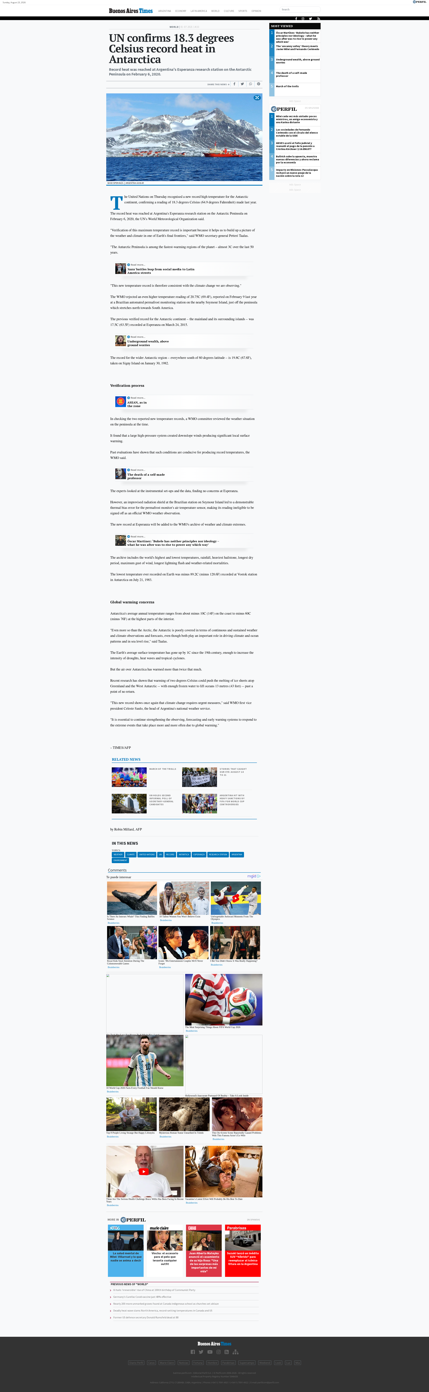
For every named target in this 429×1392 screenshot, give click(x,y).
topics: (116, 850)
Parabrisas (228, 1362)
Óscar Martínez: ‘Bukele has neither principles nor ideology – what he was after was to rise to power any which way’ (173, 543)
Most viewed (282, 26)
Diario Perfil (136, 1362)
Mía (297, 1362)
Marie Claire (167, 1362)
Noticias (183, 1362)
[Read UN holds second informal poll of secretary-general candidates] (129, 796)
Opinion (256, 11)
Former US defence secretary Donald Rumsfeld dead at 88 (145, 1317)
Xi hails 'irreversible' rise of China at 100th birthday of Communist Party (154, 1290)
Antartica (184, 854)
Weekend (264, 1362)
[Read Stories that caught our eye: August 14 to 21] (200, 770)
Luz (288, 1362)
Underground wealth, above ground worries (148, 343)
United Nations (147, 854)
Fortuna (197, 1362)
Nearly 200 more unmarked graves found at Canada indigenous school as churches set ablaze (166, 1303)
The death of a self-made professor (146, 476)
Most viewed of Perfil (295, 109)
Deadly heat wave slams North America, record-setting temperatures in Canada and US (162, 1310)
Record (170, 854)
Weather (118, 854)
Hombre (212, 1362)
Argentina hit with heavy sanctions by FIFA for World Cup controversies (232, 800)
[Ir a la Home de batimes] (214, 1343)
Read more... (138, 264)
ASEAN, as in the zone (137, 404)
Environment (120, 860)
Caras (151, 1362)
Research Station (218, 854)
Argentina (164, 11)
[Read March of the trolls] (129, 770)
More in (113, 1219)
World (215, 11)
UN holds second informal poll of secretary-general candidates (161, 800)
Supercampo (247, 1362)
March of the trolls (162, 768)
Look (278, 1362)
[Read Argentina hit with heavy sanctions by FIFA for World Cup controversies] (200, 796)
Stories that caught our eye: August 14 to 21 (233, 771)
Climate (131, 854)
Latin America (199, 11)
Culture (229, 11)
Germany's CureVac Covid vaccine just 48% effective (142, 1296)
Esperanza (199, 854)
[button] (257, 97)
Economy (180, 11)
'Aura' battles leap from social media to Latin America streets (160, 271)
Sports (242, 11)
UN (160, 854)
